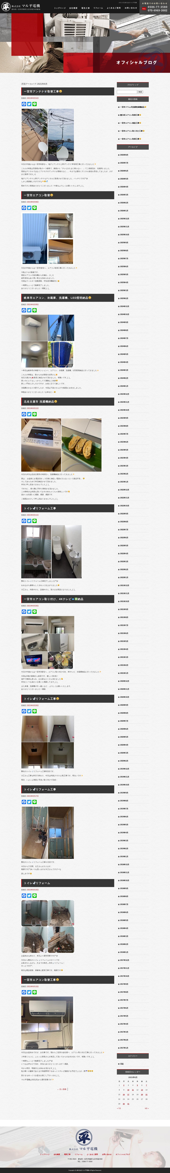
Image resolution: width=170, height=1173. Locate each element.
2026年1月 (124, 211)
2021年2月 (124, 665)
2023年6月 (124, 442)
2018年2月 (124, 944)
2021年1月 (124, 673)
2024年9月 (124, 322)
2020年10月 (124, 697)
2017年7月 (124, 1000)
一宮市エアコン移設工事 (129, 123)
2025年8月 (124, 251)
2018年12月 (124, 864)
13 (142, 1090)
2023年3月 (124, 466)
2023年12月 (124, 394)
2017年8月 (124, 992)
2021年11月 (124, 593)
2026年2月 (124, 203)
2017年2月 (124, 1040)
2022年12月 (124, 490)
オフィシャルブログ (123, 1154)
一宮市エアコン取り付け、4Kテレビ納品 (54, 599)
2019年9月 (124, 793)
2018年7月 (124, 904)
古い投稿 (61, 1089)
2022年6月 (124, 538)
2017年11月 (124, 968)
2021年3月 (124, 657)
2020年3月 (124, 753)
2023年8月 (124, 426)
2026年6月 (124, 171)
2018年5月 (124, 920)
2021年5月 (124, 641)
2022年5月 (124, 546)
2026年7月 (124, 163)
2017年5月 (124, 1016)
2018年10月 (124, 880)
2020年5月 (124, 737)
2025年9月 (124, 243)
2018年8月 (124, 896)
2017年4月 (124, 1024)
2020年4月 (124, 745)
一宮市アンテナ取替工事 (41, 91)
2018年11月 (124, 872)
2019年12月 (124, 769)
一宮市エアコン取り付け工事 (131, 131)
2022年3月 (124, 562)
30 (124, 1104)
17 (128, 1095)
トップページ (60, 8)
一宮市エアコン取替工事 (40, 979)
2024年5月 (124, 354)
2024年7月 (124, 338)
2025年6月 (124, 267)
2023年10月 (124, 410)
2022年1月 (124, 577)
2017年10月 (124, 976)
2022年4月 (124, 554)
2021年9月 (124, 609)
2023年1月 (124, 482)
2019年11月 (124, 777)
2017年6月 (124, 1008)
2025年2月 (124, 298)
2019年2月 (124, 849)
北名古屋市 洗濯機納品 (39, 401)
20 (142, 1095)
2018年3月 (124, 936)
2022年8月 (124, 522)
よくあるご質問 (114, 8)
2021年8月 (124, 617)
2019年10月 (124, 785)
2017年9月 (124, 984)
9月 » (147, 1108)
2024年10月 (124, 314)
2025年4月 (124, 282)
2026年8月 (124, 155)
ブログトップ (132, 85)
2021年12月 (124, 585)
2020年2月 (124, 761)
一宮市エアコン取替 (37, 195)
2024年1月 (124, 386)
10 (128, 1090)
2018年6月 (124, 912)
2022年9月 (124, 514)
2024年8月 (124, 330)
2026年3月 (124, 195)
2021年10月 (124, 601)
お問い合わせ (131, 8)
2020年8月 (124, 713)
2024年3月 (124, 370)
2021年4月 (124, 649)
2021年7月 (124, 625)
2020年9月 (124, 705)
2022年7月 (124, 530)
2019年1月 (124, 857)
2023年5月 (124, 450)
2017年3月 (124, 1032)
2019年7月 (124, 809)
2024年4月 (124, 362)
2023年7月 (124, 434)
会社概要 (73, 8)
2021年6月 (124, 633)
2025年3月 (124, 290)
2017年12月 (124, 960)
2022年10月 (124, 506)
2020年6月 (124, 729)
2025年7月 (124, 259)
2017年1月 (124, 1048)
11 (133, 1090)
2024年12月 (124, 306)
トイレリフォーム (37, 883)
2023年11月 (124, 402)
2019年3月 (124, 841)
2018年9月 (124, 888)
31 (128, 1104)
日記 (122, 1064)
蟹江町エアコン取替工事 (129, 115)
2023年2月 (124, 474)
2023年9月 (124, 418)
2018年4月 (124, 928)
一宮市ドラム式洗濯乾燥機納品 (132, 107)
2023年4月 (124, 458)
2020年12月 (124, 681)
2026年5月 (124, 179)
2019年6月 (124, 817)
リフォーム (98, 8)
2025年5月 (124, 274)
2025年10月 (124, 235)
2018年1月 (124, 952)
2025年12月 (124, 219)
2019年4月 (124, 833)
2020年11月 (124, 689)
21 (146, 1095)
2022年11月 (124, 498)
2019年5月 (124, 825)
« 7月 (119, 1108)
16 (124, 1095)
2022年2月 (124, 569)
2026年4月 (124, 187)
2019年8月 (124, 801)
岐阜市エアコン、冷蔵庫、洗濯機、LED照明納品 (56, 297)
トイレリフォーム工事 (40, 508)
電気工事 (85, 8)
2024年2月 (124, 378)
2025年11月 (124, 227)
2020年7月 (124, 721)
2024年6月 (124, 346)
